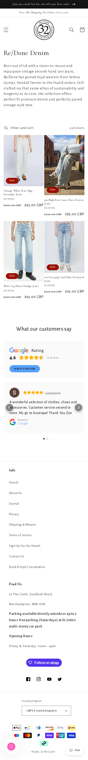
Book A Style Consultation (27, 567)
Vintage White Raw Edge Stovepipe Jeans (18, 192)
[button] (6, 30)
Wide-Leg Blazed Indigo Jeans (21, 286)
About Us (15, 493)
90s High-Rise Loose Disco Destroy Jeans (64, 201)
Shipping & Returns (22, 524)
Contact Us (16, 556)
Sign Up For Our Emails (25, 545)
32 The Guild (48, 752)
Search (14, 482)
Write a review (24, 368)
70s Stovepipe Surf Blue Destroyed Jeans (64, 279)
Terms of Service (20, 535)
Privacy (14, 514)
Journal (14, 503)
